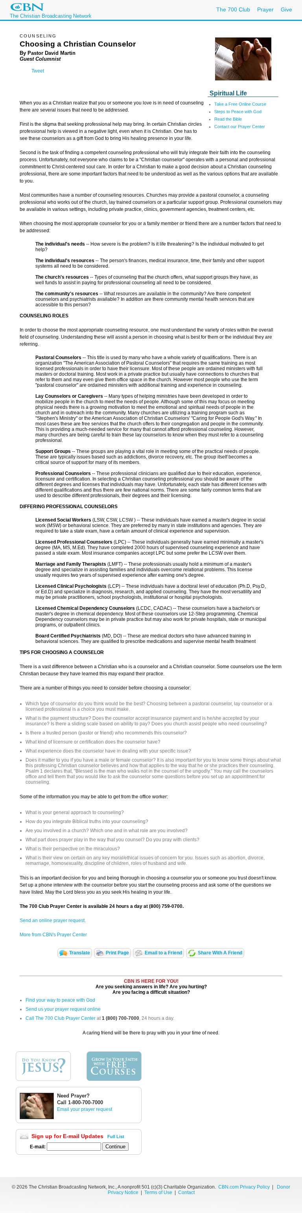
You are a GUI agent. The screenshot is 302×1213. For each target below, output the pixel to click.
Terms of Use (158, 1192)
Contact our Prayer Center (239, 126)
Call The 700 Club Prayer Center (61, 1018)
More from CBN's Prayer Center (53, 934)
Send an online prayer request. (53, 920)
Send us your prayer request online (63, 1009)
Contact (186, 1192)
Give (286, 9)
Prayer (265, 9)
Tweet (37, 71)
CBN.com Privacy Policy (244, 1187)
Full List (115, 1136)
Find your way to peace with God (60, 1000)
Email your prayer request (84, 1109)
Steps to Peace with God (237, 111)
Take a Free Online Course (240, 104)
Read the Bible (228, 119)
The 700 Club (233, 9)
